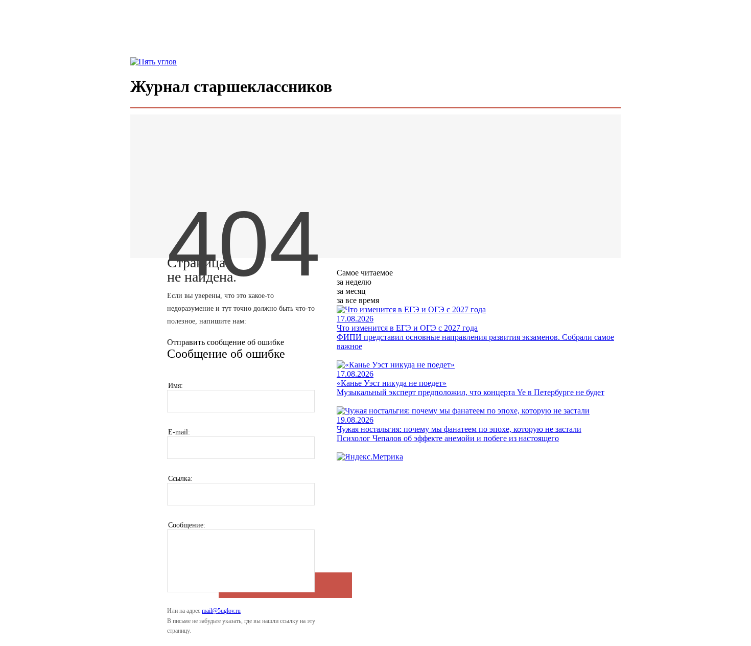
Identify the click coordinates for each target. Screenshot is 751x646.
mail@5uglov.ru (221, 610)
